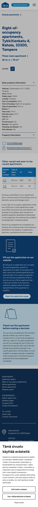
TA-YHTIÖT (6, 412)
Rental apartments (9, 384)
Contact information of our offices (21, 441)
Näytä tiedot (19, 503)
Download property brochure (18, 148)
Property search (8, 389)
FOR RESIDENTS (8, 395)
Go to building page (14, 143)
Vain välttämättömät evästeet (19, 497)
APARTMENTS (7, 377)
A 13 (4, 180)
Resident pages (8, 401)
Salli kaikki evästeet (19, 489)
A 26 (4, 186)
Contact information (10, 417)
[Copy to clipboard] (12, 69)
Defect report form (9, 398)
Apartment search (9, 379)
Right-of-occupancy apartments (14, 382)
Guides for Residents (10, 406)
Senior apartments (9, 387)
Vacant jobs (6, 414)
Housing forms (7, 403)
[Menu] (34, 5)
